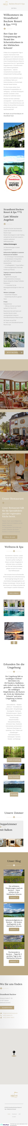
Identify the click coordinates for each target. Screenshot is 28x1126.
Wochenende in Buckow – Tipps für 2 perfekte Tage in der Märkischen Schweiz (14, 955)
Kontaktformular (7, 1007)
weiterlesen (13, 897)
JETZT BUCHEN (12, 352)
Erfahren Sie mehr (9, 537)
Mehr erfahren (14, 593)
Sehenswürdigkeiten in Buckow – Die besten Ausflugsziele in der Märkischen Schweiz (14, 923)
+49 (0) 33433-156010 (8, 1017)
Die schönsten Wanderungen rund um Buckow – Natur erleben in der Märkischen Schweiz (14, 890)
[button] (14, 1053)
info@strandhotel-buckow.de (10, 1013)
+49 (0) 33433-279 (7, 1015)
